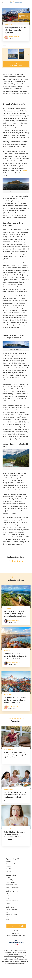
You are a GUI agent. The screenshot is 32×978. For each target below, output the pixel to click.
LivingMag (8, 963)
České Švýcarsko (11, 864)
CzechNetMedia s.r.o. (19, 950)
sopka (25, 170)
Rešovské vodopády (11, 910)
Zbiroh (7, 919)
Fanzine (9, 961)
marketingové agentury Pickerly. (13, 956)
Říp (7, 893)
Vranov (8, 903)
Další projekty (16, 933)
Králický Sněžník (10, 882)
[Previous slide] (5, 54)
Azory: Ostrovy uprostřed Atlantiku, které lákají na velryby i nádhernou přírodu (15, 613)
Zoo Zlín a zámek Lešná (12, 887)
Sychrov (8, 898)
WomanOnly (14, 958)
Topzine (4, 961)
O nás (16, 931)
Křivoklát (8, 871)
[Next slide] (27, 54)
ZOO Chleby (9, 880)
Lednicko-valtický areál (12, 901)
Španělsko (7, 650)
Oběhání (5, 959)
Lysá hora (8, 869)
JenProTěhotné (13, 959)
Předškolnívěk (22, 959)
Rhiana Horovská (14, 37)
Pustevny (8, 861)
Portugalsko (7, 608)
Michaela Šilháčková (14, 620)
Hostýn (8, 912)
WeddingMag (24, 961)
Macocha (8, 866)
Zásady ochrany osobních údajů (16, 935)
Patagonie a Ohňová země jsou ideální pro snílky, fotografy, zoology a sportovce (15, 700)
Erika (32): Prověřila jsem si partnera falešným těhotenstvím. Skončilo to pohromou (14, 835)
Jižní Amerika (8, 694)
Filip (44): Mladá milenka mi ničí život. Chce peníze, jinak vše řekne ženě (15, 755)
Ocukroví (14, 963)
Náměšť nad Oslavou (12, 914)
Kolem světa (8, 24)
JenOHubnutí (21, 963)
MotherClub (21, 958)
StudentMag (15, 961)
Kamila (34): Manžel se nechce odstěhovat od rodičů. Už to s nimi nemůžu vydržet (15, 794)
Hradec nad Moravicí (12, 885)
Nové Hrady (9, 896)
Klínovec (8, 877)
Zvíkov (8, 917)
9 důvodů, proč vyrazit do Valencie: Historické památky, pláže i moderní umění (15, 656)
